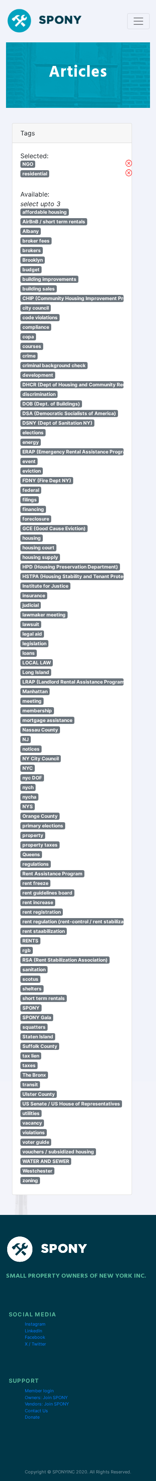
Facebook (35, 1337)
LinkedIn (33, 1331)
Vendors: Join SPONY (47, 1404)
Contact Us (36, 1410)
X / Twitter (35, 1344)
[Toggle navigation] (138, 21)
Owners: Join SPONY (46, 1397)
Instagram (35, 1324)
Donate (32, 1417)
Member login (39, 1391)
